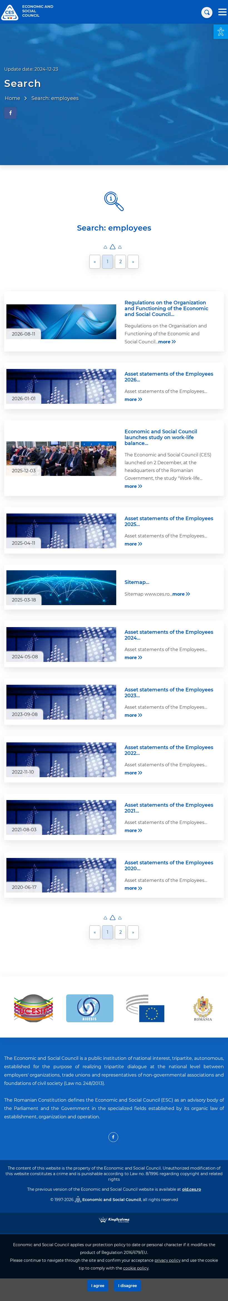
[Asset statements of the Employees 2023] (61, 702)
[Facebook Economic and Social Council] (113, 1137)
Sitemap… (137, 582)
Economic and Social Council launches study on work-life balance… (161, 437)
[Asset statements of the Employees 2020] (61, 875)
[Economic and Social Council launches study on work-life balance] (61, 458)
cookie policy (135, 1268)
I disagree (127, 1285)
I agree (97, 1285)
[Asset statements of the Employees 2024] (61, 644)
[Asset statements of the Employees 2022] (61, 759)
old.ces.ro (191, 1189)
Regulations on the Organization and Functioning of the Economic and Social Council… (166, 308)
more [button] (164, 341)
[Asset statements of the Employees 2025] (61, 530)
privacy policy (167, 1260)
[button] (221, 32)
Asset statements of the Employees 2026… (169, 377)
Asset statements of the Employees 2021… (169, 808)
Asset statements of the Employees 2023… (169, 692)
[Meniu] (222, 13)
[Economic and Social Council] (9, 12)
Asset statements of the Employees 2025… (169, 521)
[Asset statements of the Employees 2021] (61, 817)
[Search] (206, 12)
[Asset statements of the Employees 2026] (61, 386)
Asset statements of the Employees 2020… (169, 865)
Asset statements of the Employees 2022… (169, 750)
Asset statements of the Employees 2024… (169, 635)
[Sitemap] (61, 587)
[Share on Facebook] (10, 113)
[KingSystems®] (114, 1219)
